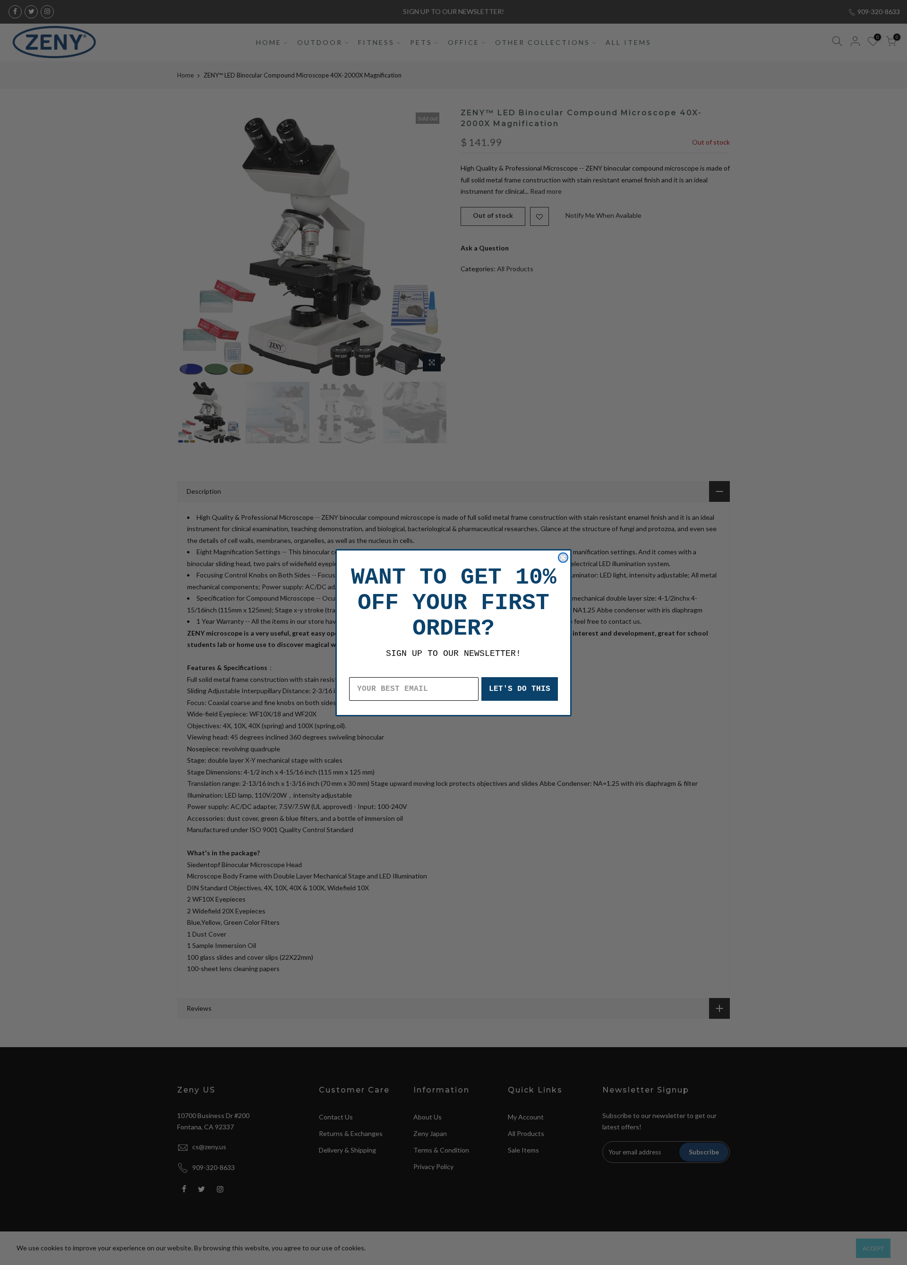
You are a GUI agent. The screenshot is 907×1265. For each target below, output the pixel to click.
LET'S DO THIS (519, 689)
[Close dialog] (563, 557)
